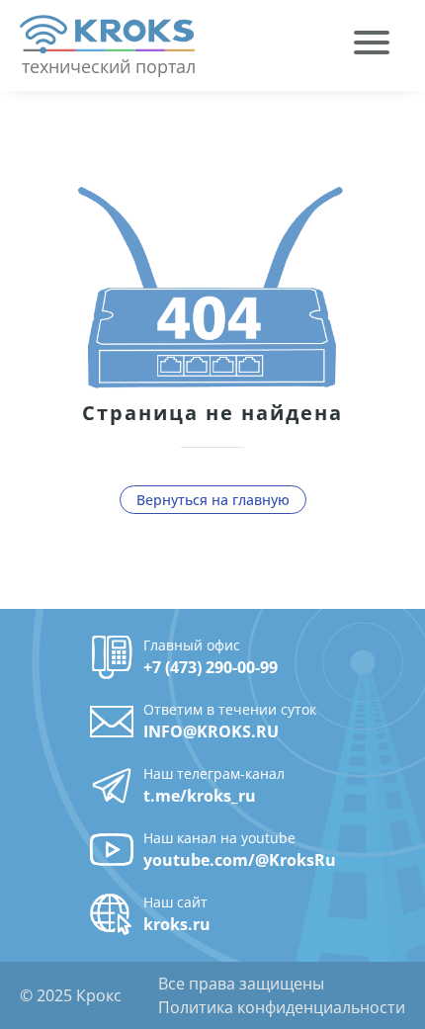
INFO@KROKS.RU (211, 731)
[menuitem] (371, 45)
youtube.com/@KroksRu (239, 860)
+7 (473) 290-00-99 (210, 667)
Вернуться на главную (213, 499)
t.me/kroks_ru (199, 796)
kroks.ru (177, 924)
